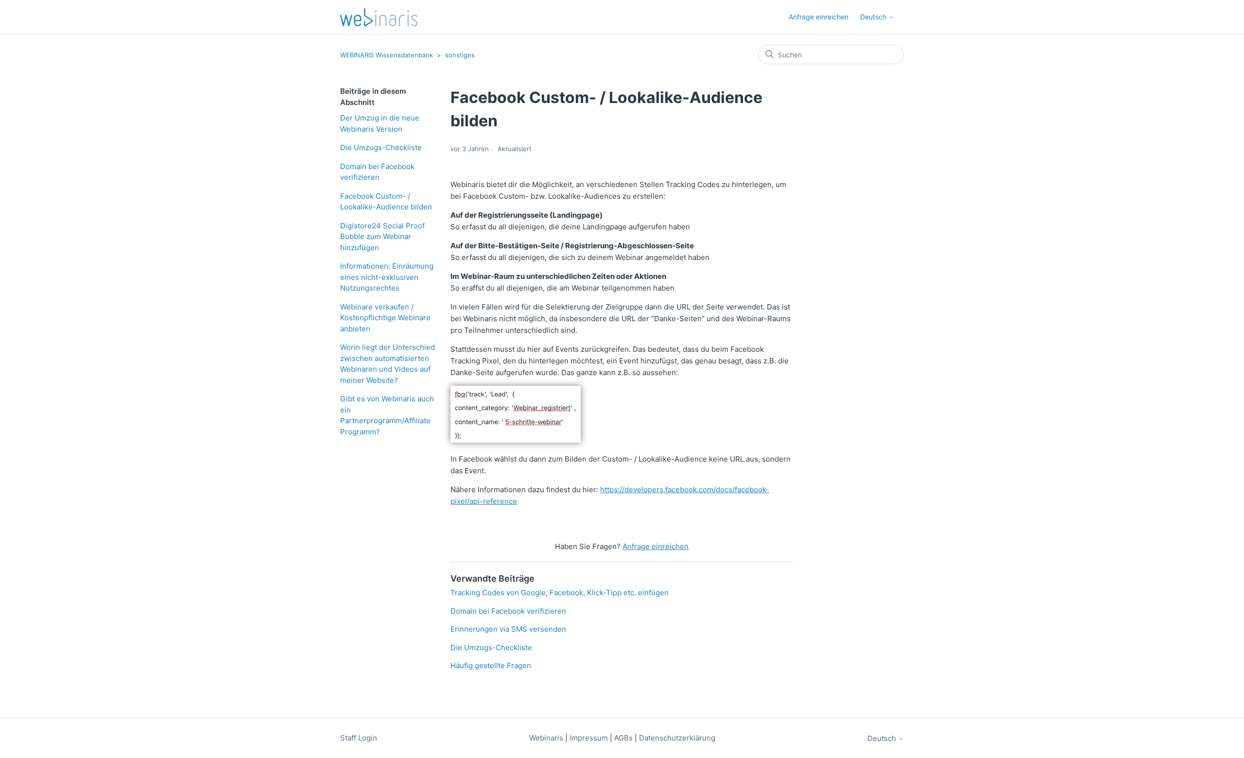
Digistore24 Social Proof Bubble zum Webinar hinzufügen (382, 236)
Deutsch (882, 738)
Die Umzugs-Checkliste (381, 147)
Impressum (589, 737)
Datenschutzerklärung (677, 737)
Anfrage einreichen (818, 17)
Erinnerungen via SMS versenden (508, 629)
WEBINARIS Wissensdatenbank (386, 55)
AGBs (624, 737)
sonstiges (460, 55)
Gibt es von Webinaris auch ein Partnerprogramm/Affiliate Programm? (387, 415)
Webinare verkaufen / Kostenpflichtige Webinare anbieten (385, 317)
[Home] (378, 17)
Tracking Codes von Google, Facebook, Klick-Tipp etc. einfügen (559, 592)
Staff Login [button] (358, 737)
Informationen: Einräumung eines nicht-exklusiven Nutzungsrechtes (386, 277)
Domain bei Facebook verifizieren (377, 172)
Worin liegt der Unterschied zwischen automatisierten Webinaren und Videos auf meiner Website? (387, 364)
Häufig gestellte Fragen (490, 665)
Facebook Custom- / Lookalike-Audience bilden (386, 201)
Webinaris (546, 737)
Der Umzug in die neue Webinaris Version (379, 123)
